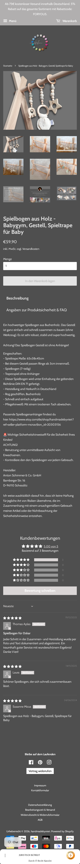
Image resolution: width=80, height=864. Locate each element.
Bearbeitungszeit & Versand (40, 809)
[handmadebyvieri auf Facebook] (31, 763)
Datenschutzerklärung (40, 804)
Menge (7, 259)
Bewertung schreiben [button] (40, 591)
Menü (12, 21)
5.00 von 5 (51, 546)
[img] (12, 618)
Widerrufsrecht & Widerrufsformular (40, 814)
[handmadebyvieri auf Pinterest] (40, 763)
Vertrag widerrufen (40, 771)
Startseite (7, 65)
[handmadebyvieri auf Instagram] (49, 763)
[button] (21, 559)
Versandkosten (30, 248)
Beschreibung (17, 298)
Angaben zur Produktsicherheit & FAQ (36, 310)
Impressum (40, 785)
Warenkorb (69, 21)
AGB (40, 819)
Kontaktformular (40, 790)
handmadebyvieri (40, 831)
